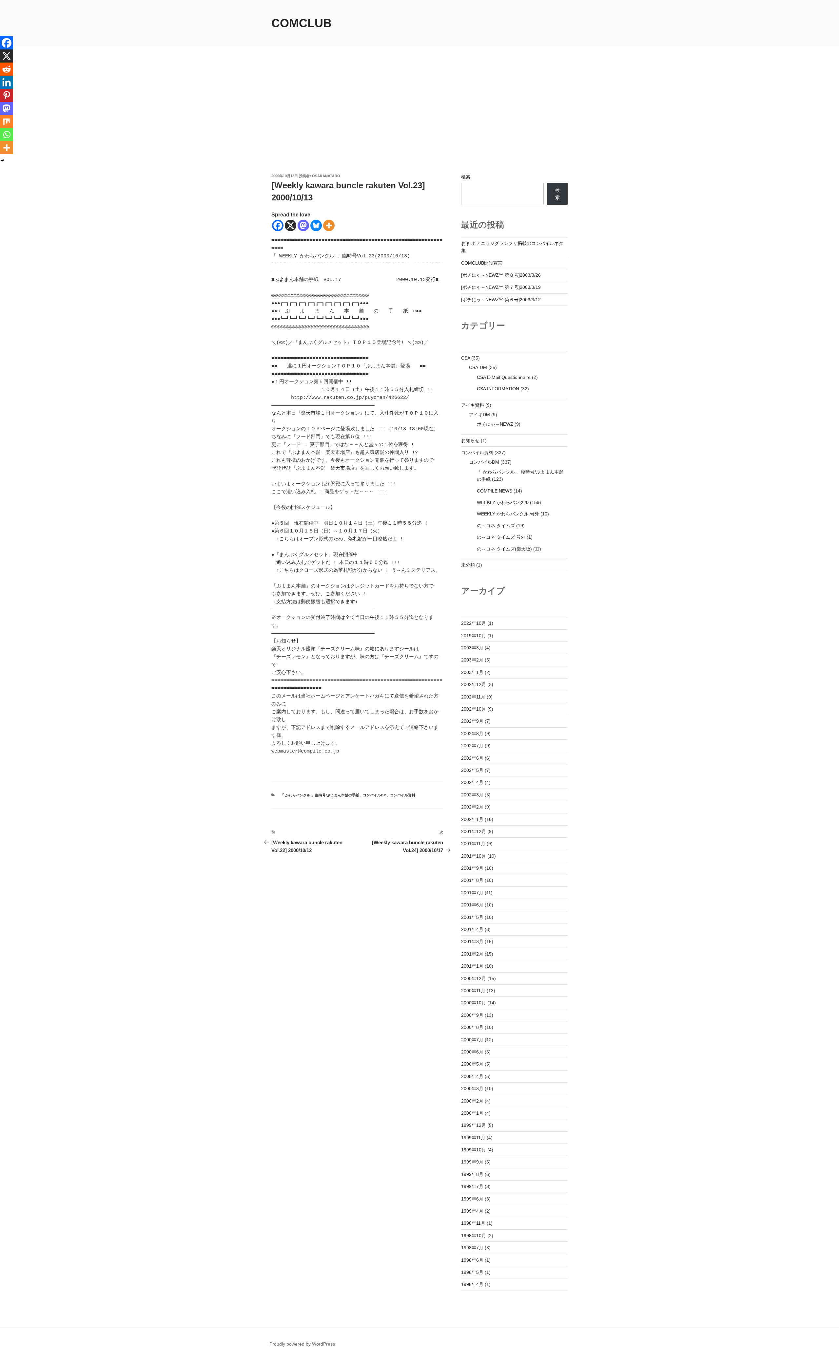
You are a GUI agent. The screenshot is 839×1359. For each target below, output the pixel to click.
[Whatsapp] (6, 134)
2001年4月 (472, 929)
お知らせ (470, 440)
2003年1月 (472, 672)
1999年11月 (473, 1137)
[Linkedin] (6, 82)
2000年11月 (473, 990)
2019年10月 (473, 635)
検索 (465, 176)
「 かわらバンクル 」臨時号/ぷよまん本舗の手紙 (320, 795)
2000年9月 (472, 1015)
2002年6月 (472, 758)
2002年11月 (473, 696)
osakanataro (326, 176)
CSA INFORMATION (498, 388)
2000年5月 (472, 1064)
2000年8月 (472, 1027)
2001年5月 (472, 917)
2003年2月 (472, 659)
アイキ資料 (472, 405)
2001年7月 (472, 892)
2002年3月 (472, 794)
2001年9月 (472, 868)
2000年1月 (472, 1113)
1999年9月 (472, 1161)
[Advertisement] (419, 124)
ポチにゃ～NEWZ (495, 424)
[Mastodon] (303, 225)
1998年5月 (472, 1272)
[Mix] (6, 121)
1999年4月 (472, 1211)
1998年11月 (473, 1223)
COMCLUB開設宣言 (481, 263)
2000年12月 (473, 978)
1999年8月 (472, 1174)
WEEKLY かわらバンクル (503, 502)
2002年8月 (472, 733)
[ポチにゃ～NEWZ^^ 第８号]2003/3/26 (501, 275)
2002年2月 (472, 807)
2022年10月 (473, 623)
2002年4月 (472, 782)
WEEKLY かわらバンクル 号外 (508, 513)
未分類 (468, 565)
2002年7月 (472, 745)
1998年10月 (473, 1235)
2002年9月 (472, 721)
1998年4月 (472, 1284)
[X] (290, 225)
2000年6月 (472, 1051)
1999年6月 (472, 1198)
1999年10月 (473, 1149)
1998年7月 (472, 1247)
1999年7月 (472, 1186)
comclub (301, 23)
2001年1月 (472, 966)
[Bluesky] (316, 225)
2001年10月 (473, 856)
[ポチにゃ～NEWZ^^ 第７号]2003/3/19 (501, 287)
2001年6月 (472, 904)
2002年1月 (472, 819)
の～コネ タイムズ (496, 525)
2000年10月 (473, 1002)
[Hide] (2, 160)
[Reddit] (6, 69)
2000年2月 (472, 1101)
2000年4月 (472, 1076)
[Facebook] (277, 225)
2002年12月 (473, 684)
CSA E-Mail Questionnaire (504, 377)
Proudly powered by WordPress (302, 1344)
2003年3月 (472, 647)
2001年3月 (472, 941)
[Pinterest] (6, 95)
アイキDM (479, 414)
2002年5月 (472, 770)
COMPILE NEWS (494, 490)
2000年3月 (472, 1088)
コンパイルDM (374, 795)
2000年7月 (472, 1039)
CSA (465, 358)
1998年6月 (472, 1260)
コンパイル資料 (402, 795)
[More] (329, 225)
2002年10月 (473, 709)
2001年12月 (473, 831)
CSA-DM (478, 367)
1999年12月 (473, 1125)
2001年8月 (472, 880)
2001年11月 (473, 843)
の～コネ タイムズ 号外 (501, 537)
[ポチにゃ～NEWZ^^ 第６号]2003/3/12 (501, 299)
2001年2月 (472, 954)
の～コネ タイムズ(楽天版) (504, 548)
